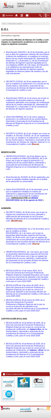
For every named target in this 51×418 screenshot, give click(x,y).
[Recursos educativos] (38, 388)
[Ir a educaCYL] (25, 411)
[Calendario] (8, 401)
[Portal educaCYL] (8, 388)
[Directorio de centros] (23, 388)
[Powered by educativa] (5, 408)
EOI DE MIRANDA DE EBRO (28, 4)
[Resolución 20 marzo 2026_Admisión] (1, 315)
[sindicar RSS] (48, 408)
